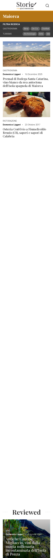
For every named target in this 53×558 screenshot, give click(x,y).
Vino (8, 530)
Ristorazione (10, 121)
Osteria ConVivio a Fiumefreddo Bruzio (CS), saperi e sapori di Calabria (24, 132)
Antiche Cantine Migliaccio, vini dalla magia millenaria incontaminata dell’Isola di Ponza (26, 546)
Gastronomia (10, 70)
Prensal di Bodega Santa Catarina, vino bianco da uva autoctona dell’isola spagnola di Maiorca (25, 82)
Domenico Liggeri (12, 74)
